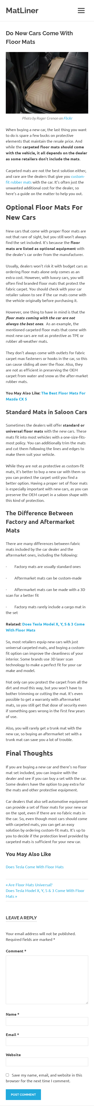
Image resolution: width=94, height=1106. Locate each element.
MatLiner (22, 10)
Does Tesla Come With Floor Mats (35, 866)
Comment (16, 950)
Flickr (67, 118)
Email (12, 1034)
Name (12, 1014)
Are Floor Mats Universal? (30, 884)
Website (13, 1054)
